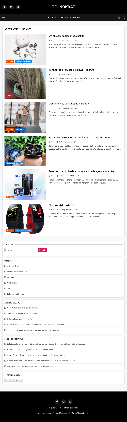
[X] (18, 7)
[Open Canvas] (3, 17)
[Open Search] (124, 18)
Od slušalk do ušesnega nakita (66, 35)
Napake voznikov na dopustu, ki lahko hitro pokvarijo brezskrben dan (35, 324)
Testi (9, 95)
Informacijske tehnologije (17, 272)
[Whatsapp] (70, 401)
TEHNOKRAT (63, 7)
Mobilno (10, 61)
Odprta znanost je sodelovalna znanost (59, 361)
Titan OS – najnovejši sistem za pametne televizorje (36, 349)
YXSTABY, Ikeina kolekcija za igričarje (22, 308)
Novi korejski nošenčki (62, 205)
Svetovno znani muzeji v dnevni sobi (22, 313)
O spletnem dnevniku (70, 17)
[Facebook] (4, 7)
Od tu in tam (20, 129)
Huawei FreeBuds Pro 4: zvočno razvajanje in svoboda (80, 137)
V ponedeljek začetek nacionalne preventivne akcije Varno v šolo (33, 330)
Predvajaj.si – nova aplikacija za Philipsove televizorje (46, 355)
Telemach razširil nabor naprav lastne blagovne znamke (81, 171)
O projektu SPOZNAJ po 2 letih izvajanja (23, 361)
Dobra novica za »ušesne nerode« (69, 103)
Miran (53, 40)
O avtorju (50, 17)
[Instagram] (11, 7)
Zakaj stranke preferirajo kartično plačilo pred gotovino (29, 344)
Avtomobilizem (13, 266)
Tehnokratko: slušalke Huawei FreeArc (71, 69)
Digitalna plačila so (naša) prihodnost (70, 344)
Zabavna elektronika (23, 61)
